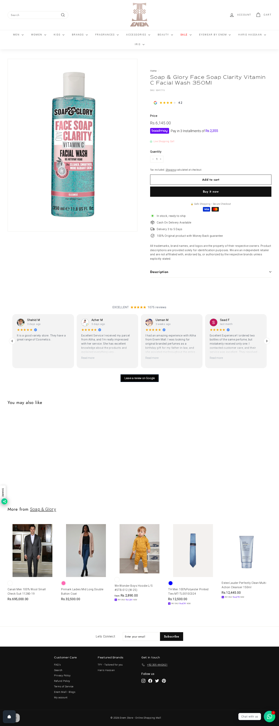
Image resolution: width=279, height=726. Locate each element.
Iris (138, 44)
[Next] (267, 341)
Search (58, 670)
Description (159, 272)
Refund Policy (62, 681)
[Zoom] (72, 145)
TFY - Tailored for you (110, 664)
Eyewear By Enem (213, 34)
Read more (87, 357)
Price (154, 116)
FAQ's (57, 664)
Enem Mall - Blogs (65, 692)
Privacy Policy (62, 675)
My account (61, 697)
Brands (78, 34)
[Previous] (12, 341)
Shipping (171, 169)
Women (37, 34)
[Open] (9, 716)
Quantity (156, 151)
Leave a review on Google (140, 378)
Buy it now (211, 191)
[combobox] (38, 15)
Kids (57, 34)
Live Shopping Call (164, 141)
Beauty (164, 34)
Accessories (136, 34)
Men (17, 34)
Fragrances (105, 34)
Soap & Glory (43, 509)
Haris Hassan (106, 670)
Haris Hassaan (250, 34)
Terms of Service (63, 686)
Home (153, 71)
